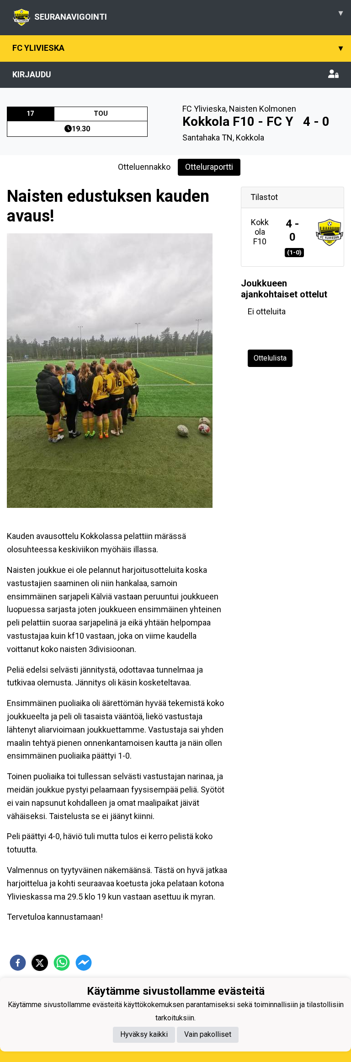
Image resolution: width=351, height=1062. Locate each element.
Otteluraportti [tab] (209, 167)
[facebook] (18, 962)
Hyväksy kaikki (144, 1034)
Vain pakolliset (207, 1034)
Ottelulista (270, 358)
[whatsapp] (61, 962)
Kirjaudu (31, 74)
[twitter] (40, 962)
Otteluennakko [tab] (144, 167)
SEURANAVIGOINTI (188, 15)
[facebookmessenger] (83, 962)
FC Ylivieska (177, 48)
